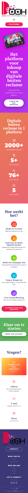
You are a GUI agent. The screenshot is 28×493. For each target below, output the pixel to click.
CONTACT (14, 449)
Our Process (14, 461)
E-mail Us (14, 480)
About (14, 468)
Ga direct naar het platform (14, 308)
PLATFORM (14, 24)
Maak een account (14, 334)
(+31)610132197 (14, 421)
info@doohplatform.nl (14, 406)
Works (14, 459)
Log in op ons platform (13, 102)
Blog (14, 473)
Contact (14, 471)
